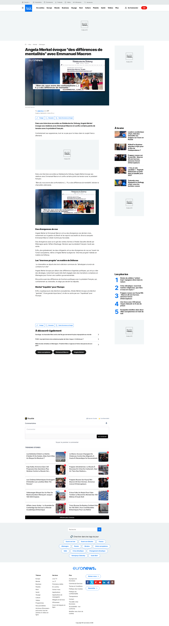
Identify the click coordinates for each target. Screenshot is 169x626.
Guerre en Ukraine (87, 541)
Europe (49, 8)
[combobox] (95, 2)
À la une (119, 128)
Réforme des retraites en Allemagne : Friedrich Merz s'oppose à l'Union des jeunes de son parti (63, 344)
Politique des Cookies (76, 589)
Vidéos (110, 8)
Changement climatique (97, 551)
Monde (57, 8)
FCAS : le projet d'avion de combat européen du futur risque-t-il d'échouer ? (59, 339)
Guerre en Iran (70, 541)
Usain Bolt (94, 555)
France (101, 541)
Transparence (73, 596)
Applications (56, 592)
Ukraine (87, 546)
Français (26, 2)
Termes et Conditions (75, 586)
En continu (40, 8)
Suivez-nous (56, 589)
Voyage (74, 8)
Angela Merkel (79, 352)
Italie (65, 551)
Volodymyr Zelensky (78, 555)
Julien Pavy (40, 111)
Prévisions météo (57, 584)
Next (81, 8)
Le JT (54, 581)
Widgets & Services (58, 600)
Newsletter (91, 588)
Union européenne (44, 352)
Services (55, 575)
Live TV (54, 579)
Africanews (55, 602)
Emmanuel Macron (62, 352)
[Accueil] (25, 44)
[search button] (85, 2)
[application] (67, 81)
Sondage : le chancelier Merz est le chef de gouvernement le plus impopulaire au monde (63, 334)
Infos (29, 44)
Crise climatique (78, 551)
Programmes (40, 603)
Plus (70, 575)
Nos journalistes (41, 605)
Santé (103, 8)
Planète (96, 8)
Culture (88, 8)
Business (65, 8)
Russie (76, 546)
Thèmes (38, 575)
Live (144, 8)
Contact (71, 599)
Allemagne (42, 44)
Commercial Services (75, 583)
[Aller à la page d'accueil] (28, 8)
